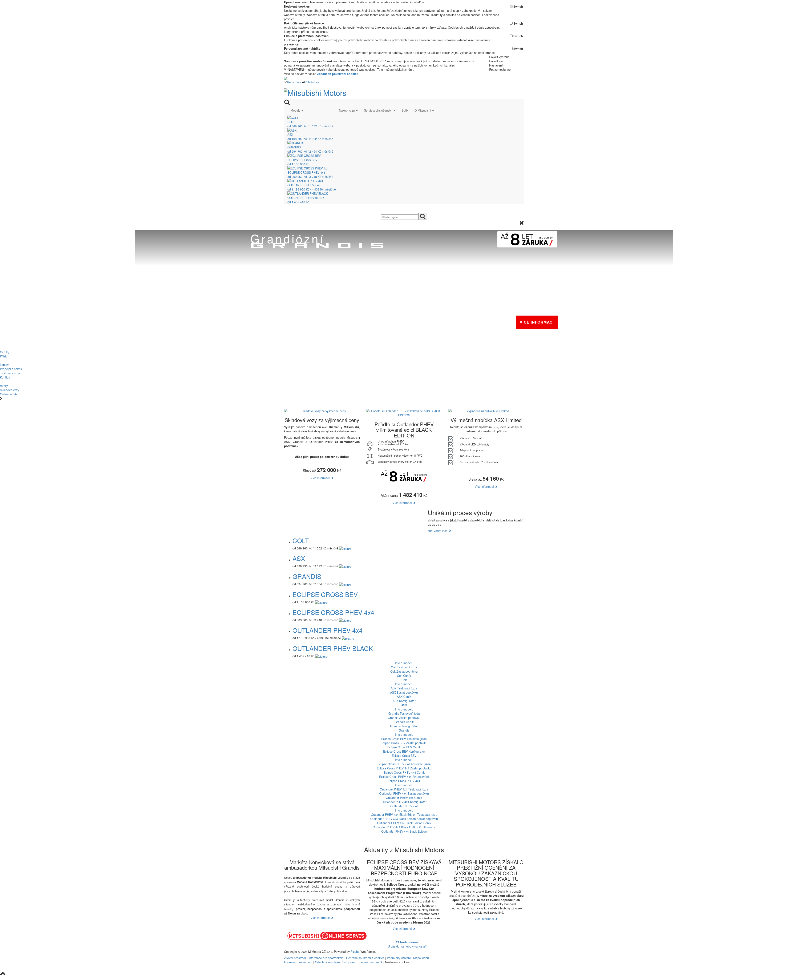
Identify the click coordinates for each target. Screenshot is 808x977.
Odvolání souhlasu (327, 962)
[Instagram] (472, 951)
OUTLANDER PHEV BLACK (332, 648)
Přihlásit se (312, 82)
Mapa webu (421, 958)
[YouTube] (470, 951)
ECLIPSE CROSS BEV (325, 594)
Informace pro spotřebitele (326, 958)
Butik (405, 110)
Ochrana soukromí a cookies (365, 958)
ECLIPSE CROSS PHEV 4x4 (333, 612)
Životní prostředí (295, 958)
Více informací (321, 478)
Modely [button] (296, 110)
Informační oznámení (298, 962)
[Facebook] (469, 951)
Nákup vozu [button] (347, 110)
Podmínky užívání (399, 958)
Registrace (294, 82)
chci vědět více (438, 531)
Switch (518, 6)
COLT (300, 540)
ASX (298, 558)
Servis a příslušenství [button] (378, 110)
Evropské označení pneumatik (362, 962)
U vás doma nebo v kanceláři (407, 944)
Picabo (355, 951)
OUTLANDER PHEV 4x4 (327, 630)
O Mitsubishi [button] (423, 110)
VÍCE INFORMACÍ (537, 322)
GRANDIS (306, 576)
